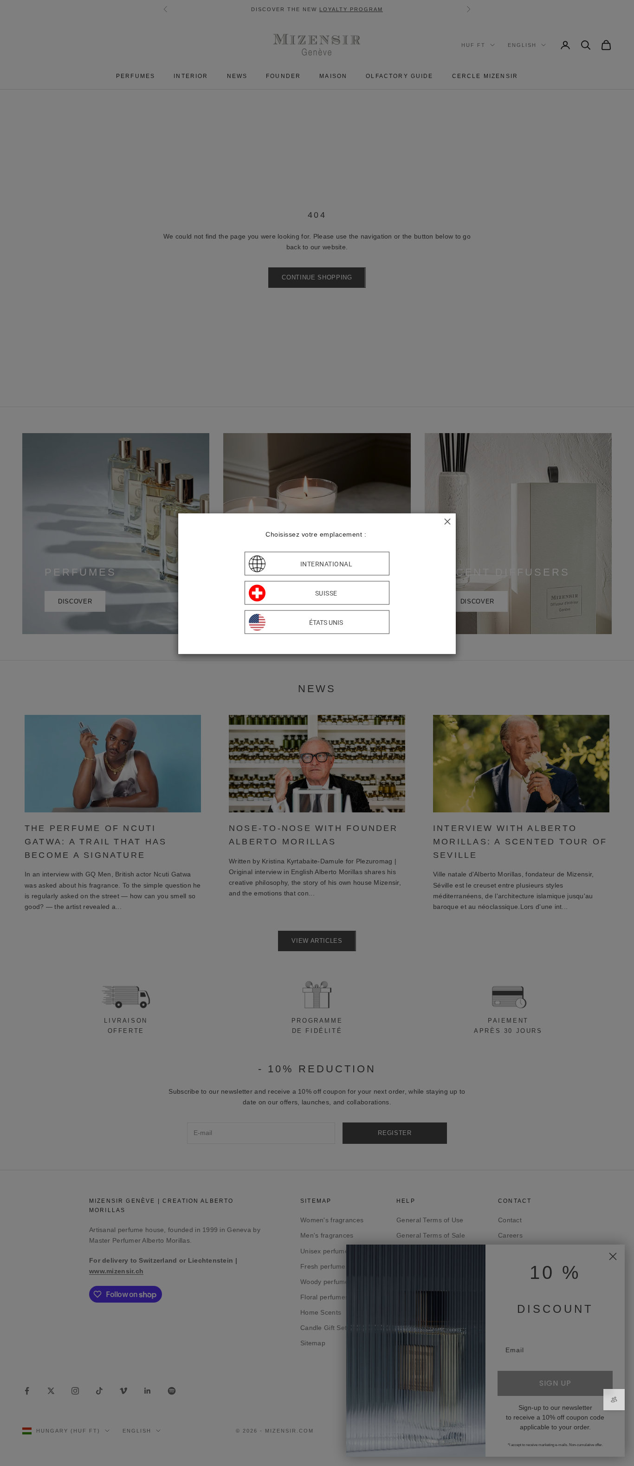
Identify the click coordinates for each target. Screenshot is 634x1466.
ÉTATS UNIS (326, 622)
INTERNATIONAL (326, 563)
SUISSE (326, 593)
